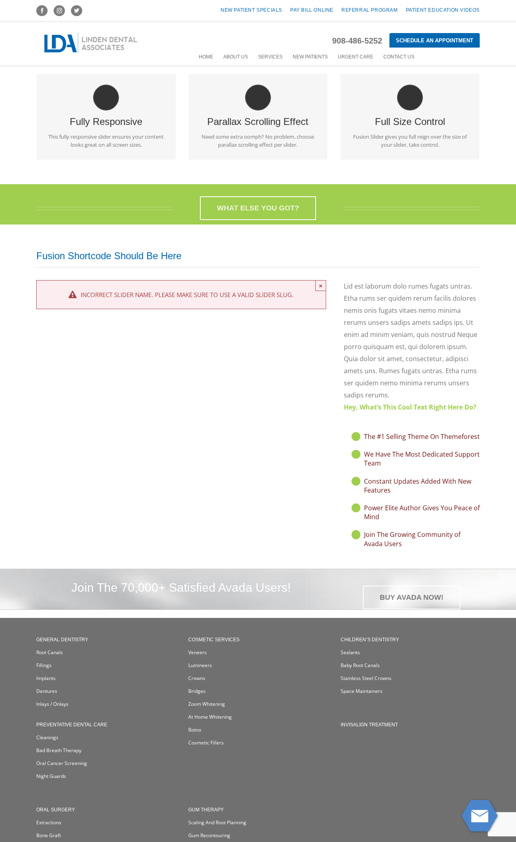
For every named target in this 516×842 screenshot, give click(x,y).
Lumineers (200, 665)
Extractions (48, 822)
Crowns (196, 678)
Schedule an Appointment (434, 40)
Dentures (46, 691)
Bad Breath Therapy (58, 750)
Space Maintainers (362, 691)
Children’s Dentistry (370, 639)
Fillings (44, 665)
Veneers (197, 652)
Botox (194, 729)
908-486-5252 (357, 40)
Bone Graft (48, 835)
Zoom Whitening (206, 704)
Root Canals (49, 652)
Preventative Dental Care (71, 725)
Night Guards (51, 776)
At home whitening (210, 716)
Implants (46, 678)
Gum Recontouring (209, 835)
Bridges (197, 691)
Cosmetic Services (213, 639)
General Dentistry (62, 639)
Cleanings (47, 737)
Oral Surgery (55, 810)
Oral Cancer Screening (61, 763)
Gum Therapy (206, 810)
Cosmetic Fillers (206, 742)
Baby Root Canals (360, 665)
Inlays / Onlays (52, 704)
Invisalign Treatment (369, 725)
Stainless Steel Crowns (366, 678)
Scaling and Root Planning (217, 822)
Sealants (350, 652)
